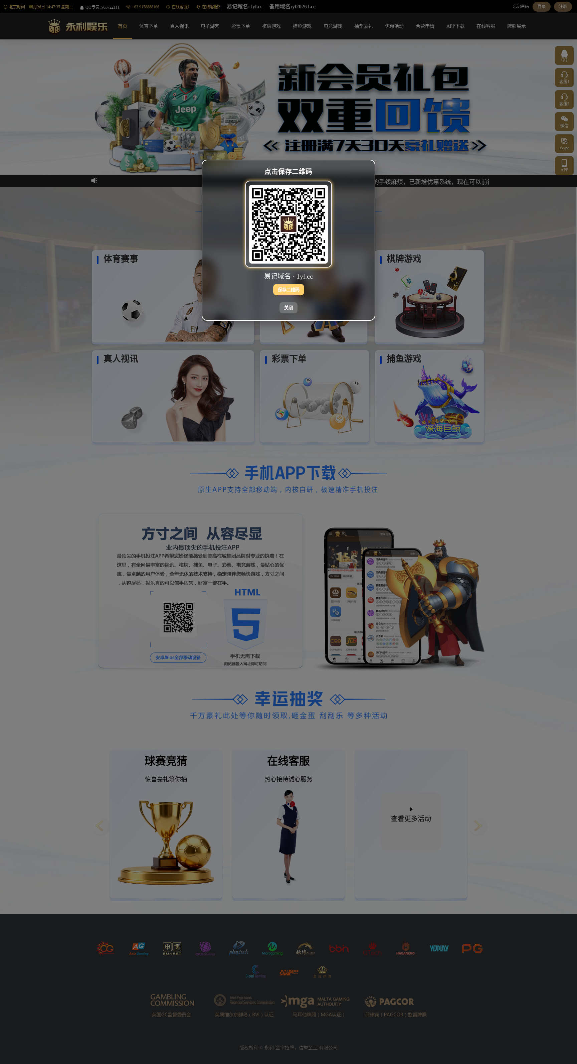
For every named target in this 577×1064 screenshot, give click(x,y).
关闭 (288, 307)
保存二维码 (289, 289)
